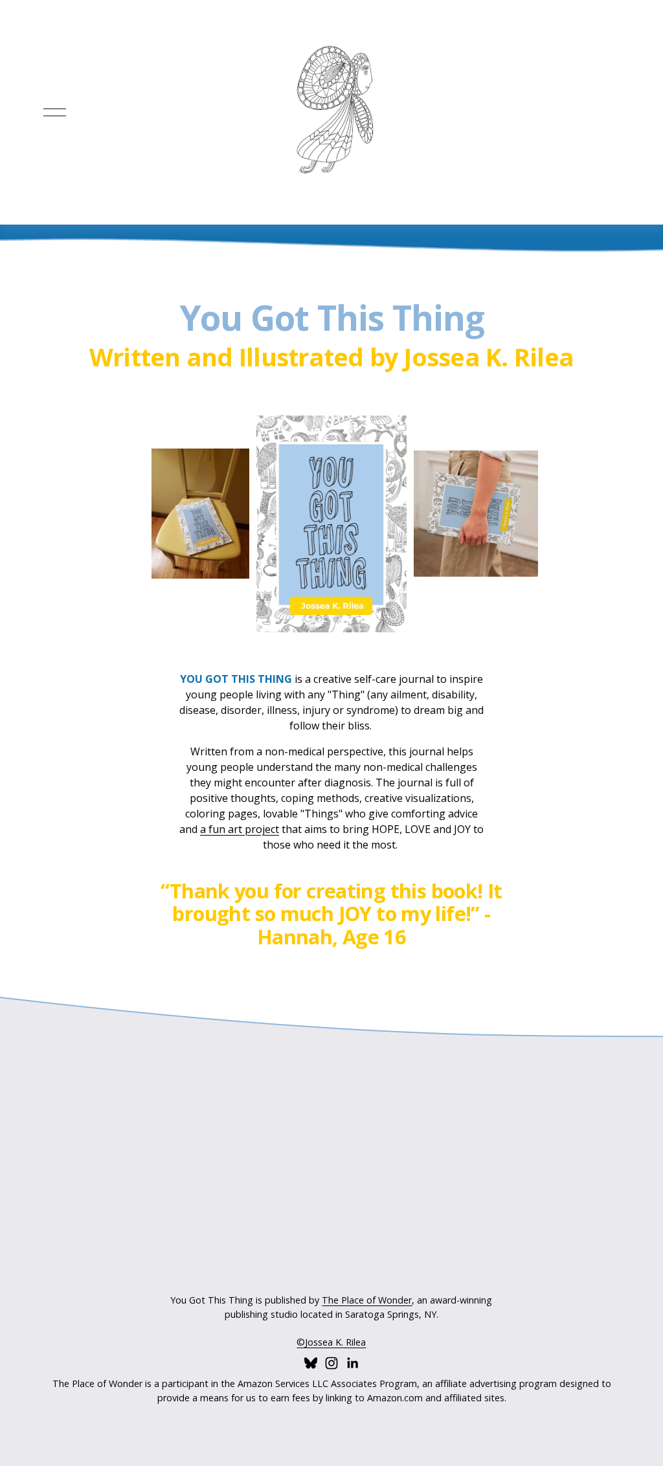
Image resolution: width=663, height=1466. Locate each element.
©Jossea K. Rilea (331, 1342)
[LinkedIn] (352, 1363)
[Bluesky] (310, 1363)
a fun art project (239, 829)
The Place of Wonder (367, 1300)
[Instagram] (331, 1363)
